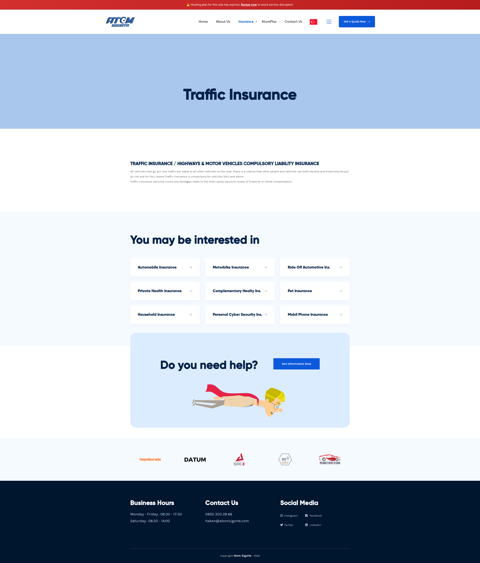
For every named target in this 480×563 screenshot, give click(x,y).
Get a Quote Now (355, 21)
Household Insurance (156, 315)
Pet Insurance (300, 291)
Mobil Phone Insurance (308, 315)
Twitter (288, 525)
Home (203, 21)
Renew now (249, 4)
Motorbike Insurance (231, 267)
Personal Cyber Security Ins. (237, 315)
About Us (223, 21)
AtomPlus (269, 21)
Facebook (315, 515)
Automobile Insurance (157, 267)
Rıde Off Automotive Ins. (309, 267)
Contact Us (293, 21)
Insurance (246, 21)
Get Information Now (296, 364)
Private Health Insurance (160, 291)
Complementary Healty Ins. (237, 291)
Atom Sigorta (242, 555)
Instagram (291, 515)
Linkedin (315, 525)
